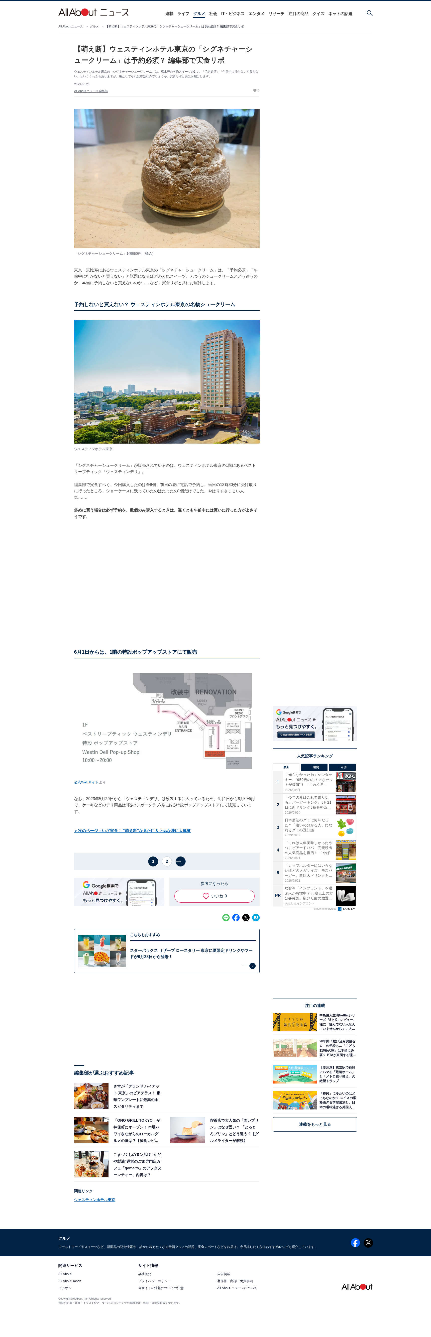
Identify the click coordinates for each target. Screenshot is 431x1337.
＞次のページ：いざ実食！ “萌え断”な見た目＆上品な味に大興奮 (132, 831)
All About (64, 1274)
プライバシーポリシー (154, 1281)
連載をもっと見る (315, 1124)
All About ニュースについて (237, 1288)
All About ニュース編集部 (91, 91)
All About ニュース (70, 26)
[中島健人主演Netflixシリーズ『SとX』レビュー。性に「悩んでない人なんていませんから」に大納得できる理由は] (337, 1022)
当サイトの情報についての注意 (161, 1288)
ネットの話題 (340, 13)
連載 (169, 13)
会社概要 (144, 1274)
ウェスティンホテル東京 (94, 1200)
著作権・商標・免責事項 (235, 1281)
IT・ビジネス (233, 13)
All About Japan (69, 1281)
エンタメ (257, 13)
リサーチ (277, 13)
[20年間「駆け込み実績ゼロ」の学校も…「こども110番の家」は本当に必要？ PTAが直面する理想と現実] (337, 1048)
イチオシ (64, 1288)
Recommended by (325, 908)
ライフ (183, 13)
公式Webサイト (86, 782)
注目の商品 (299, 13)
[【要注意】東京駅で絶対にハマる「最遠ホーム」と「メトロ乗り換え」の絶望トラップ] (337, 1074)
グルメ (199, 13)
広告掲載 (223, 1274)
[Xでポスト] (246, 917)
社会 (213, 13)
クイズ (318, 13)
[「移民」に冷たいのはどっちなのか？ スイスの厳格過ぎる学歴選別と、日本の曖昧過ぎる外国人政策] (337, 1100)
